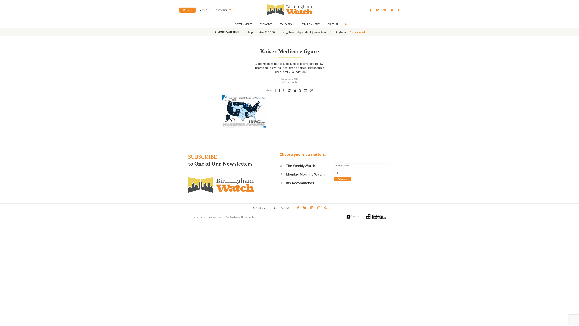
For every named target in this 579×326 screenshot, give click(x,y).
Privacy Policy (199, 217)
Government (243, 24)
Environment (311, 24)
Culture (333, 24)
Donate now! (357, 32)
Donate (187, 10)
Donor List (259, 207)
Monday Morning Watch (305, 174)
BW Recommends (300, 183)
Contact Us (282, 207)
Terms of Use (215, 217)
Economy (266, 24)
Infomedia (249, 217)
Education (287, 24)
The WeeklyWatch (300, 165)
